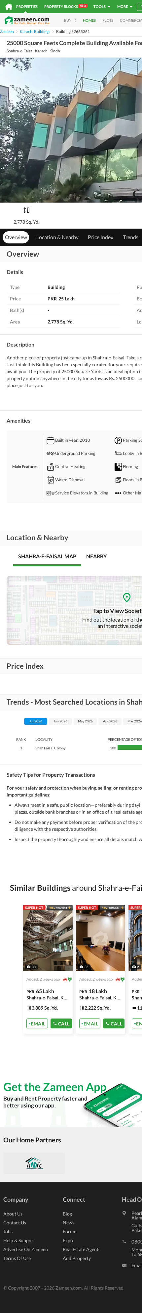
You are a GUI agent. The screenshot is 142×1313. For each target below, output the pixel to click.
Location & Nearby (57, 237)
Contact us (14, 1222)
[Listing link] (48, 969)
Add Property (77, 1258)
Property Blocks (65, 6)
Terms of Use (17, 1258)
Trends (130, 237)
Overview (16, 237)
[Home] (9, 6)
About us (12, 1213)
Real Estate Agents (81, 1249)
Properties (27, 6)
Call (64, 1023)
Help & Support (19, 1240)
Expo (68, 1240)
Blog (67, 1213)
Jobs (8, 1231)
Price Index (100, 237)
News (68, 1222)
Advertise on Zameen (25, 1249)
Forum (70, 1231)
